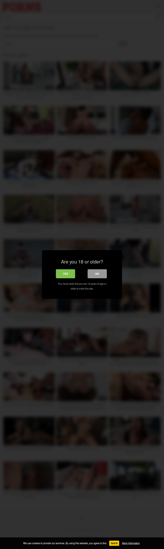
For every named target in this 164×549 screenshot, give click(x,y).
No (97, 274)
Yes (65, 274)
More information (131, 543)
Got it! (114, 543)
